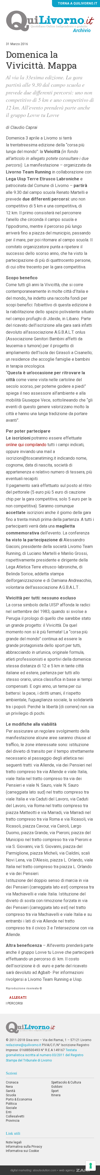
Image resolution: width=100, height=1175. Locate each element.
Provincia (12, 1120)
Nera (9, 1087)
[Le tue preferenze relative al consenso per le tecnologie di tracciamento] (91, 1166)
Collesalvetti (15, 1116)
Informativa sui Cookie (22, 1151)
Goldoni (56, 1087)
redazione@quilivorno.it (23, 1045)
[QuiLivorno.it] (50, 1030)
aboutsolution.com (44, 1170)
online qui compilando (26, 444)
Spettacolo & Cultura (66, 1082)
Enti (8, 1112)
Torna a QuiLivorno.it (77, 3)
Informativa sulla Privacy (24, 1146)
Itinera (56, 1095)
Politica (11, 1104)
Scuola (11, 1095)
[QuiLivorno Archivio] (50, 21)
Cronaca (12, 1082)
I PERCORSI (14, 1003)
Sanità (10, 1091)
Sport (55, 1091)
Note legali (14, 1142)
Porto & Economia (19, 1099)
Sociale (11, 1108)
